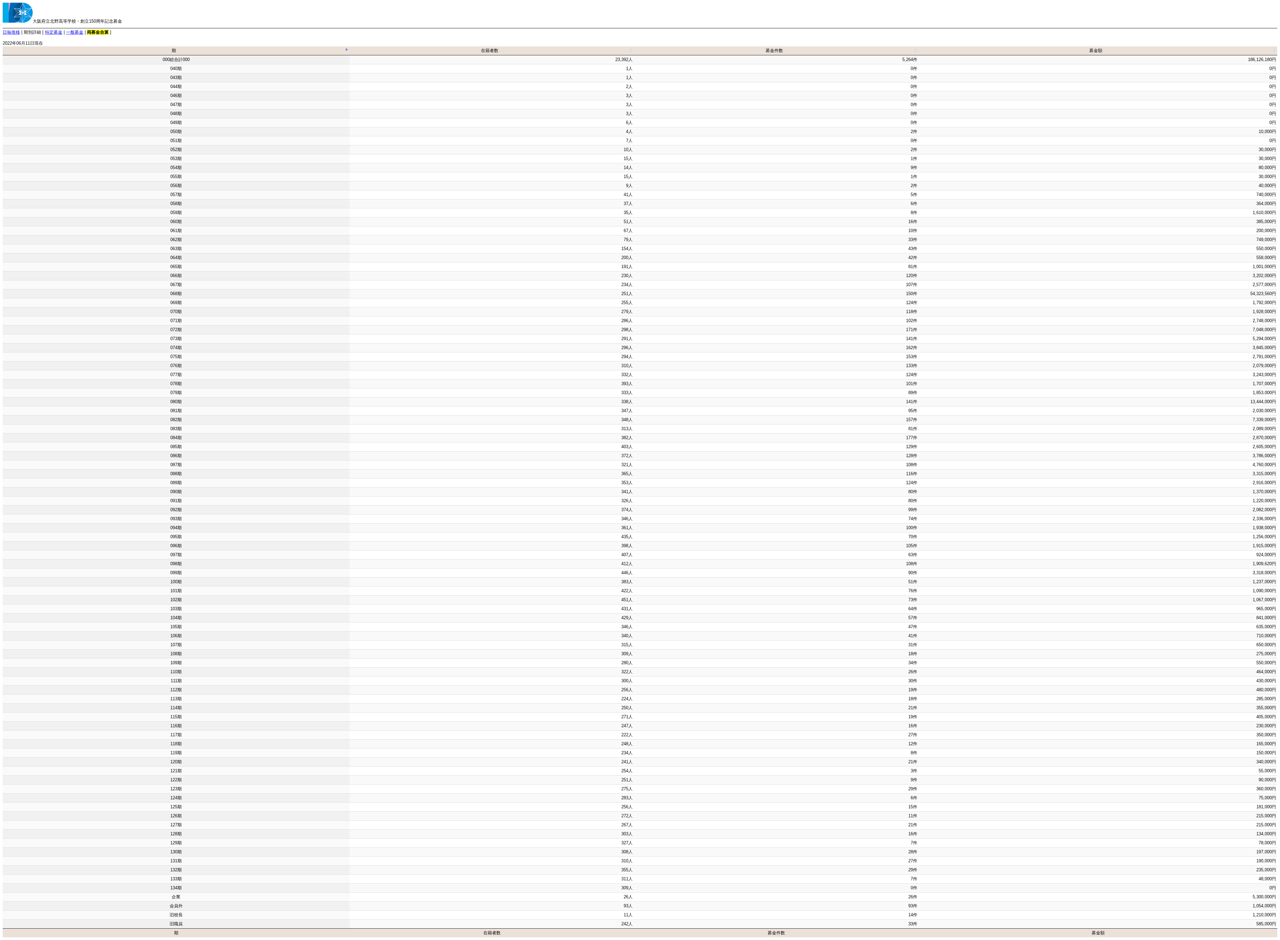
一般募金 (74, 32)
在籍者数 (489, 50)
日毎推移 (11, 32)
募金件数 (774, 50)
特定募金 (53, 32)
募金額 (1095, 50)
